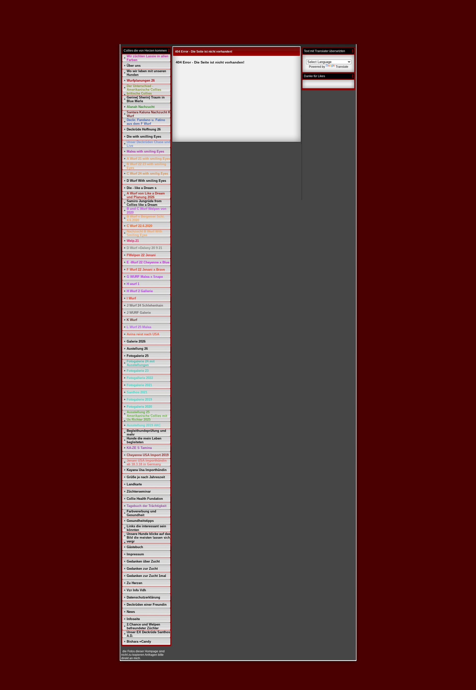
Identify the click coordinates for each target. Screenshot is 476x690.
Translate (342, 66)
